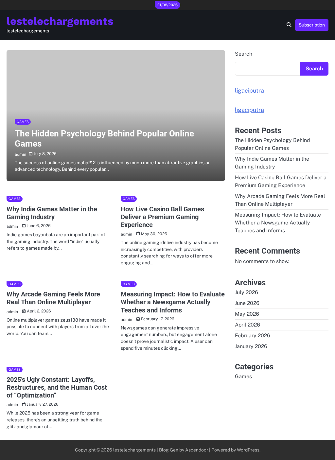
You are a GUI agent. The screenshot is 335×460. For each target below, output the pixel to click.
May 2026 (247, 314)
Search (243, 54)
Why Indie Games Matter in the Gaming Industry (52, 213)
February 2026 (252, 335)
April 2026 (247, 325)
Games (23, 122)
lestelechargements (60, 21)
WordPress (248, 449)
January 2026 (251, 346)
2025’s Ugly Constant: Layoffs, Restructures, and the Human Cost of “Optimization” (57, 387)
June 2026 (247, 303)
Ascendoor (196, 449)
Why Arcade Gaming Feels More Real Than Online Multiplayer (53, 298)
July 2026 (246, 292)
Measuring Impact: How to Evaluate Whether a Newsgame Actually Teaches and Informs (173, 302)
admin (20, 154)
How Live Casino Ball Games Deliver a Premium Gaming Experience (162, 217)
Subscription (312, 24)
